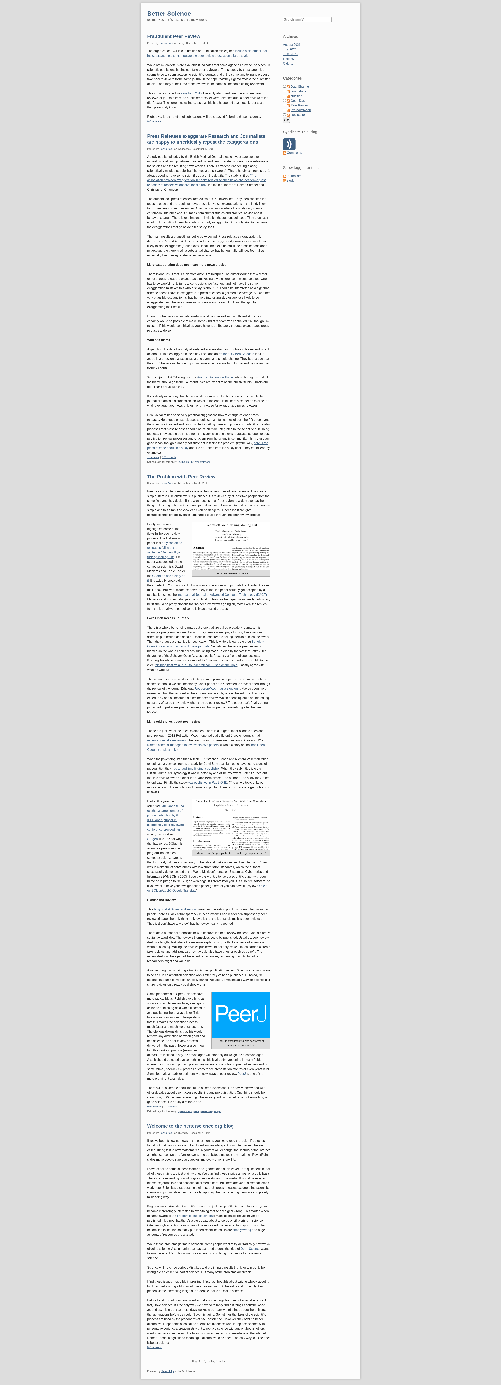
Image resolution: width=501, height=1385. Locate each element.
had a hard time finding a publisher (196, 768)
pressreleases (203, 461)
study (290, 180)
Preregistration (301, 110)
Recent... (289, 58)
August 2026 (292, 44)
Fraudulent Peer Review (173, 36)
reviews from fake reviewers (166, 740)
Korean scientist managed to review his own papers (183, 745)
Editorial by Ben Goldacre (236, 354)
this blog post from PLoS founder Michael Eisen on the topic (196, 665)
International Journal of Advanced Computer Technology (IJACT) (222, 594)
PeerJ (242, 1073)
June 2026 (290, 54)
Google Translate (184, 890)
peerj (196, 1111)
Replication (298, 114)
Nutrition (296, 96)
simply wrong (242, 1230)
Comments (294, 152)
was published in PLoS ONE (207, 782)
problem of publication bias (195, 1215)
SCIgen (152, 839)
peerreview (206, 1111)
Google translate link (161, 749)
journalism (184, 461)
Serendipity (167, 1371)
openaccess (185, 1111)
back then (258, 745)
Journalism (153, 457)
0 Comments (154, 121)
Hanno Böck (166, 43)
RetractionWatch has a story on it (217, 688)
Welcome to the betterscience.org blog (190, 1126)
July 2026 (289, 49)
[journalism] (284, 176)
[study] (284, 180)
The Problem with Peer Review (181, 476)
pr (192, 461)
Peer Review (154, 1106)
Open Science (250, 1248)
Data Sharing (300, 86)
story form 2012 (191, 93)
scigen (217, 1111)
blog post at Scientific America (175, 909)
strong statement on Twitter (215, 377)
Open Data (298, 100)
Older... (288, 63)
